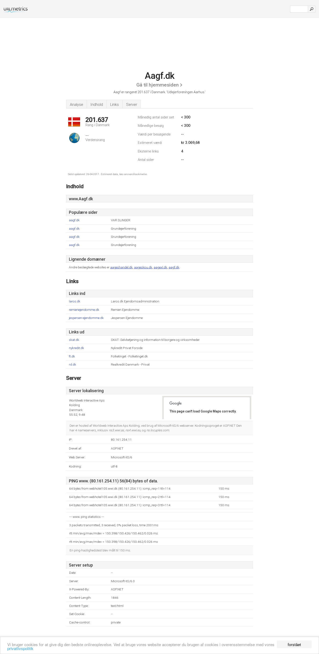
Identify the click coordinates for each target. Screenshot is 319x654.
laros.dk (74, 301)
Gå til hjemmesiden (157, 85)
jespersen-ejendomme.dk (86, 318)
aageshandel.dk (121, 267)
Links (114, 104)
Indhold (96, 104)
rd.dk (72, 364)
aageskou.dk (143, 267)
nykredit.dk (76, 348)
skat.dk (74, 340)
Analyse (76, 104)
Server (131, 104)
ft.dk (72, 356)
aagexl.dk (160, 267)
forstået (294, 644)
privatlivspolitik (20, 648)
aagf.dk (74, 220)
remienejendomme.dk (84, 309)
